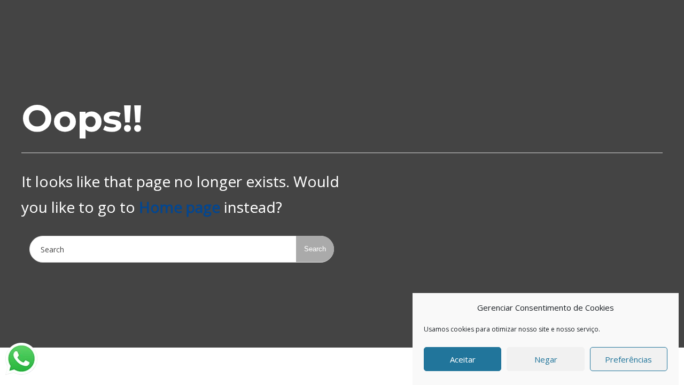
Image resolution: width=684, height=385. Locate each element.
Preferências (628, 359)
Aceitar (463, 359)
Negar (545, 359)
